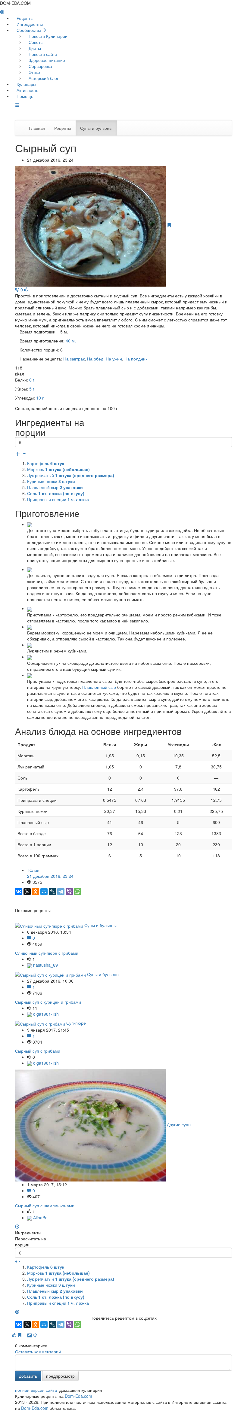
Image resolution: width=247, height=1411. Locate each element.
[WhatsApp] (77, 891)
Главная (37, 128)
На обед (95, 359)
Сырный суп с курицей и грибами (48, 1002)
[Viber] (69, 891)
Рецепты (24, 18)
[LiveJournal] (52, 891)
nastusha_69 (45, 965)
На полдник (135, 359)
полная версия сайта (36, 1390)
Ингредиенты (29, 24)
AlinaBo (40, 1218)
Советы (35, 42)
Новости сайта (42, 54)
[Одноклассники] (35, 891)
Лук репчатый (70, 475)
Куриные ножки (51, 481)
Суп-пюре (76, 1023)
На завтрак (74, 359)
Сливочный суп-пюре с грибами (46, 953)
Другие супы (179, 1124)
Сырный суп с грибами (37, 1051)
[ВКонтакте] (18, 891)
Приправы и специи (58, 499)
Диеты (34, 48)
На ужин (114, 359)
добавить (28, 1376)
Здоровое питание (46, 60)
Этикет (34, 72)
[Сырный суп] (91, 225)
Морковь (58, 469)
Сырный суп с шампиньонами (44, 1206)
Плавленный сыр (99, 687)
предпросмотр (60, 1376)
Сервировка (39, 66)
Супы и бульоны (96, 128)
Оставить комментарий (38, 1352)
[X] (27, 891)
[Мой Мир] (44, 891)
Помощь (24, 96)
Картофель (45, 463)
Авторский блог (42, 78)
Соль (55, 493)
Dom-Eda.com (78, 1396)
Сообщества (28, 30)
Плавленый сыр (55, 487)
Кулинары (25, 84)
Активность (26, 90)
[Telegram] (60, 891)
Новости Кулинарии (47, 36)
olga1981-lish (45, 1014)
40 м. (71, 341)
